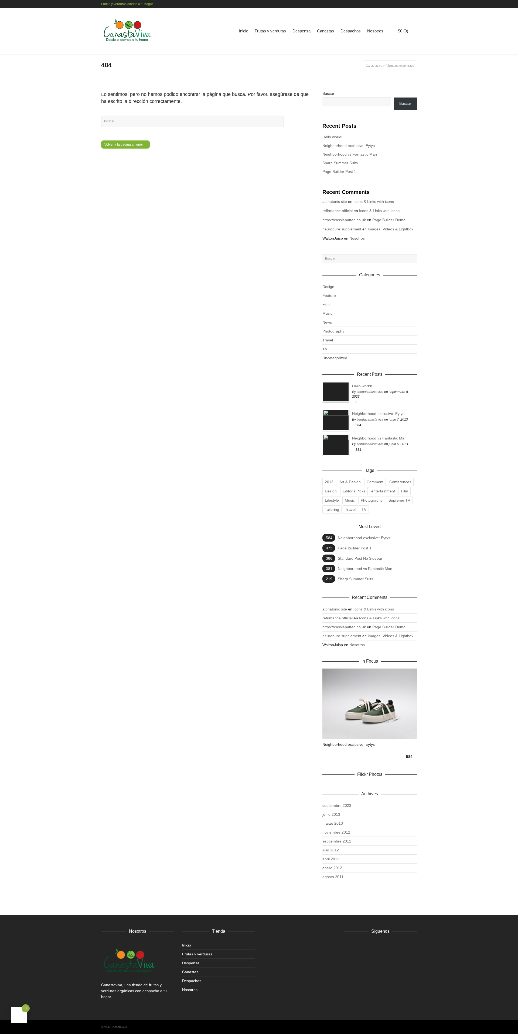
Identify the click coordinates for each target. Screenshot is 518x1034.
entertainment (383, 491)
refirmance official (337, 211)
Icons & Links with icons (373, 201)
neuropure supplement (341, 229)
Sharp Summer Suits (340, 163)
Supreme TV (399, 500)
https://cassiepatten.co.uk (344, 220)
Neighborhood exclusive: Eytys (348, 145)
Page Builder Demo (388, 220)
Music (327, 313)
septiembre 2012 (336, 841)
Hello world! (332, 137)
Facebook (408, 4)
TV (324, 349)
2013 (329, 482)
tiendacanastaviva (370, 392)
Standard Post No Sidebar (360, 558)
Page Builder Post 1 (339, 171)
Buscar (328, 93)
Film (326, 304)
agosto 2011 (332, 877)
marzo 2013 (332, 823)
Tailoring (332, 509)
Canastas (325, 31)
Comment (375, 482)
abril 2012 (330, 859)
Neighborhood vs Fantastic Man (349, 154)
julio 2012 (330, 850)
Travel (327, 340)
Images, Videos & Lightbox (390, 229)
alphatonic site (334, 201)
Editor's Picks (354, 491)
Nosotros (375, 31)
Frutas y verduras (270, 31)
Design (328, 286)
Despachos (350, 31)
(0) (403, 31)
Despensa (301, 31)
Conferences (400, 482)
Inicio (243, 31)
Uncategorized (334, 358)
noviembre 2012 (336, 832)
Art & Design (350, 482)
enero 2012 (332, 868)
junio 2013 (331, 814)
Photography (333, 331)
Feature (329, 295)
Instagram (416, 4)
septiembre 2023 (336, 805)
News (327, 322)
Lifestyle (332, 500)
